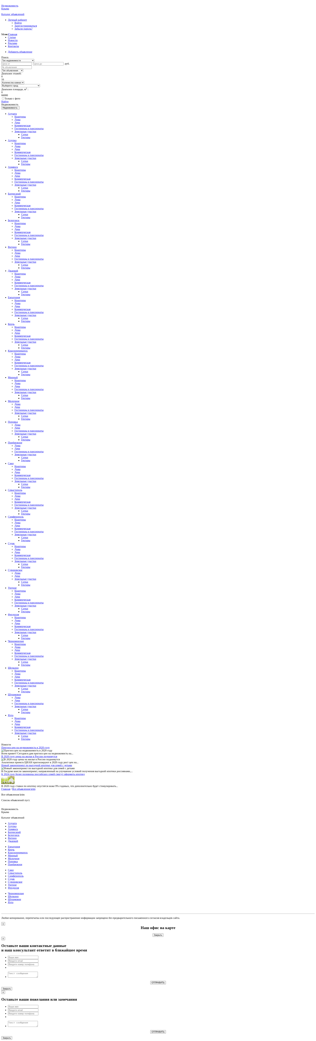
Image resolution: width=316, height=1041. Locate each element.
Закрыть (158, 935)
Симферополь (16, 516)
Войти (18, 22)
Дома (17, 119)
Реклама (12, 43)
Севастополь (15, 490)
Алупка (12, 140)
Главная (12, 34)
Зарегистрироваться (25, 25)
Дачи (17, 122)
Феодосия (13, 614)
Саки (11, 463)
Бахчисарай (14, 193)
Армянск (13, 167)
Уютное (12, 587)
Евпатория (14, 297)
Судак (11, 543)
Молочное (13, 401)
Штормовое (14, 694)
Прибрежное (15, 442)
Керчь (11, 324)
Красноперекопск (18, 350)
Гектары (25, 137)
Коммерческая (22, 125)
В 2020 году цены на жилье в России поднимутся (29, 756)
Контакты (13, 46)
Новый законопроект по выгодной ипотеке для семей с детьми (36, 765)
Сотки (24, 134)
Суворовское (15, 570)
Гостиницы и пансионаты (29, 128)
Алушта (12, 113)
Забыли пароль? (23, 28)
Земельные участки (25, 131)
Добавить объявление (20, 51)
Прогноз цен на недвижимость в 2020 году (25, 747)
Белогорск (13, 220)
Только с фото (12, 98)
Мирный (13, 377)
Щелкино (13, 667)
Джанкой (13, 270)
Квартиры (20, 116)
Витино (12, 247)
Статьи (12, 37)
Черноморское (16, 641)
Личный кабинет (17, 19)
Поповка (13, 421)
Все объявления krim (23, 789)
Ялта (10, 715)
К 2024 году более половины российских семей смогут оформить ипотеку (43, 774)
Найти (5, 101)
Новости (13, 40)
